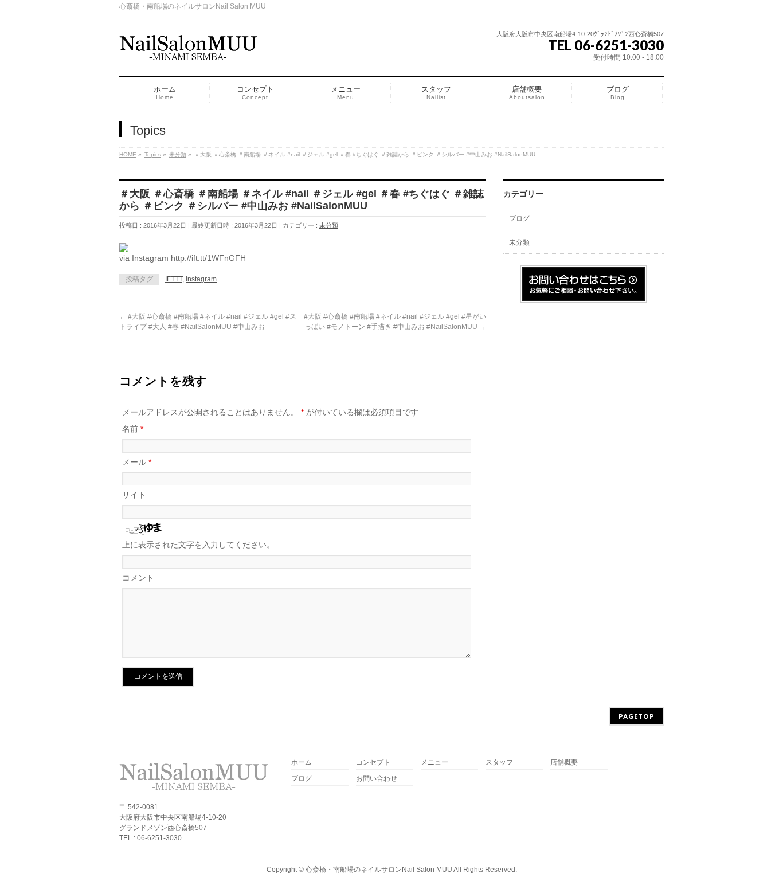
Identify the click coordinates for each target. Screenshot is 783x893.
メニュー (434, 762)
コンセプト (373, 762)
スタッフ (499, 762)
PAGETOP (636, 716)
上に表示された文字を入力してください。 (198, 544)
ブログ (519, 218)
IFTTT (173, 279)
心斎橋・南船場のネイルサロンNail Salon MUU (379, 869)
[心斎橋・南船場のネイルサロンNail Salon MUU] (188, 51)
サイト (134, 494)
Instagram (201, 279)
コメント (138, 577)
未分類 (328, 225)
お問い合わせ (376, 778)
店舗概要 (564, 762)
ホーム (301, 762)
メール (136, 462)
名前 (132, 428)
